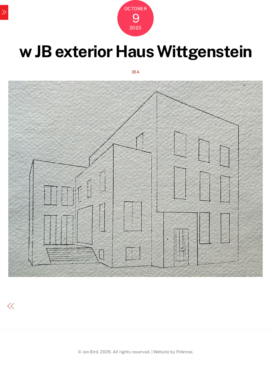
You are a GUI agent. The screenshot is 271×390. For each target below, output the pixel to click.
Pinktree (184, 351)
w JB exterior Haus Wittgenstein (135, 51)
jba (136, 71)
